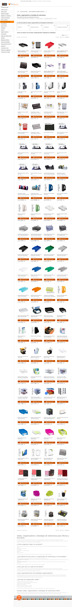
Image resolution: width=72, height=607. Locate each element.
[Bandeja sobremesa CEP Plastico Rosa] (49, 432)
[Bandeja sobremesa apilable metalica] (62, 208)
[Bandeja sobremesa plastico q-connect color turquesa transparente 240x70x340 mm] (23, 289)
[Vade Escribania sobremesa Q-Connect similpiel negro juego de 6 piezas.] (49, 167)
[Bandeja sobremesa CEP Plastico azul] (23, 432)
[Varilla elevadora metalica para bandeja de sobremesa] (49, 391)
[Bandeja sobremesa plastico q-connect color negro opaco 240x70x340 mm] (23, 249)
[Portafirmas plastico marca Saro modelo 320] (23, 473)
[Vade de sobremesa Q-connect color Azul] (23, 167)
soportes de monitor (39, 18)
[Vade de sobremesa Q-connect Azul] (36, 167)
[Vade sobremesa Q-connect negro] (62, 147)
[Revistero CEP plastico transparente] (23, 330)
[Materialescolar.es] (13, 4)
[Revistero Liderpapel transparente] (23, 208)
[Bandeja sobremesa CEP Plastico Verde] (62, 432)
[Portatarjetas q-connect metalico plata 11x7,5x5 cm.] (36, 126)
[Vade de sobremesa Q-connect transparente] (23, 147)
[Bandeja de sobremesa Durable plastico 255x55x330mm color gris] (49, 412)
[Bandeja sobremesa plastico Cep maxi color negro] (36, 65)
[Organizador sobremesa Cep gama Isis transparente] (36, 350)
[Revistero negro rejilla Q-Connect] (62, 86)
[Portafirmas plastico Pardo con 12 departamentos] (36, 473)
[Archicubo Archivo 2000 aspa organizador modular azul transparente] (23, 391)
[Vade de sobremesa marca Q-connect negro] (49, 147)
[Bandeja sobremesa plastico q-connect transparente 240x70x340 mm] (23, 269)
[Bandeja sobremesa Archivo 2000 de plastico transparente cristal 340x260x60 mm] (49, 371)
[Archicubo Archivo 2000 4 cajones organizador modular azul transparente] (36, 391)
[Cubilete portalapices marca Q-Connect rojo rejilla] (23, 126)
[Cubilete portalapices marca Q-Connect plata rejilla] (62, 106)
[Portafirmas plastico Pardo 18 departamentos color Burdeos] (62, 473)
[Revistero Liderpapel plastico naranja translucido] (62, 289)
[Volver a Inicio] (18, 11)
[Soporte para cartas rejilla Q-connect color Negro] (23, 65)
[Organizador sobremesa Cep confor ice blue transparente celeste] (62, 330)
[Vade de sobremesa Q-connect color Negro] (36, 147)
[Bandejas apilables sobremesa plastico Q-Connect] (49, 45)
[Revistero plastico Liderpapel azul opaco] (49, 188)
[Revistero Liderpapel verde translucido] (36, 208)
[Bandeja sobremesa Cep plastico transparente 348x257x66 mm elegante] (62, 350)
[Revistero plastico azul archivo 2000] (36, 86)
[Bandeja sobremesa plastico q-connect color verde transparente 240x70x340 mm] (49, 269)
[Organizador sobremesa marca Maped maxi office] (36, 310)
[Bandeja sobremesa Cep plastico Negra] (62, 310)
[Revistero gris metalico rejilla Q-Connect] (49, 86)
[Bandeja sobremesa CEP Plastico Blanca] (36, 432)
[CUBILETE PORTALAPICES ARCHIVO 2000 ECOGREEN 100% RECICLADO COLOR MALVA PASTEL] (62, 65)
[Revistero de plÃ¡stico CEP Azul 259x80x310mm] (23, 452)
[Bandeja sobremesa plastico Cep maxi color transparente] (23, 371)
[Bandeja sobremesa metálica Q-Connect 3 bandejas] (23, 513)
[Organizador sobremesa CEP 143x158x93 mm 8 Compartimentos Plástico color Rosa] (36, 493)
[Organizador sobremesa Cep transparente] (36, 371)
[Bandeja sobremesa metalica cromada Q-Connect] (49, 208)
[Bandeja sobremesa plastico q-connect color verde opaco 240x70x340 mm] (49, 249)
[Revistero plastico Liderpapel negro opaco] (62, 188)
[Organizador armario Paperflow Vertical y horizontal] (36, 188)
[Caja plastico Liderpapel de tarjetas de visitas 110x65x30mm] (49, 289)
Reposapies (32, 18)
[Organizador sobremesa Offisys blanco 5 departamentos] (23, 310)
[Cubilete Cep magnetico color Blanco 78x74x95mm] (36, 452)
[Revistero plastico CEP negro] (36, 330)
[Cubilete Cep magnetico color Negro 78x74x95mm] (62, 493)
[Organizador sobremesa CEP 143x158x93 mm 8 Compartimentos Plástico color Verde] (49, 493)
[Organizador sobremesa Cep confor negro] (23, 350)
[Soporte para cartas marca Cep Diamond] (62, 412)
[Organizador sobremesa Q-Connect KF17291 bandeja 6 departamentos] (62, 513)
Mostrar (63, 35)
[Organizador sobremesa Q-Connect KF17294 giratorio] (49, 513)
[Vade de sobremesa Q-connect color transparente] (62, 126)
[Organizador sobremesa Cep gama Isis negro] (49, 350)
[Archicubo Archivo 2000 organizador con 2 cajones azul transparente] (62, 371)
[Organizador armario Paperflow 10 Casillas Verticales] (23, 188)
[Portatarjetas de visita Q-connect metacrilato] (49, 106)
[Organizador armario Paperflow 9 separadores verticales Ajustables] (62, 167)
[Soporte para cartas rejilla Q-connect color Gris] (62, 452)
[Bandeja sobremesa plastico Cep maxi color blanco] (36, 412)
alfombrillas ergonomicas (49, 18)
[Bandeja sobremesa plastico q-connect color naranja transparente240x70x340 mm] (36, 289)
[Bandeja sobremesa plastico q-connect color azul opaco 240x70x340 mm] (36, 249)
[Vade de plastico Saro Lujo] (49, 126)
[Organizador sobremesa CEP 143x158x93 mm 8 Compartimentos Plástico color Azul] (23, 493)
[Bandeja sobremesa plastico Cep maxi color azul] (23, 412)
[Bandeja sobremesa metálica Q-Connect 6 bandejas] (36, 513)
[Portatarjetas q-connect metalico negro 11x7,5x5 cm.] (36, 106)
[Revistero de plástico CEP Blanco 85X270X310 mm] (49, 452)
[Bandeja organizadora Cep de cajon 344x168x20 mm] (49, 330)
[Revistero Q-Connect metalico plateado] (23, 106)
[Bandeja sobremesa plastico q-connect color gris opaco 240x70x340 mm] (62, 249)
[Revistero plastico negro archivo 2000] (23, 86)
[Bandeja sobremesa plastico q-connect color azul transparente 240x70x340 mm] (36, 269)
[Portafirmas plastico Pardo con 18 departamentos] (49, 473)
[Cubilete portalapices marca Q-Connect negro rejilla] (36, 45)
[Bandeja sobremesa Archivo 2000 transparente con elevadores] (62, 391)
